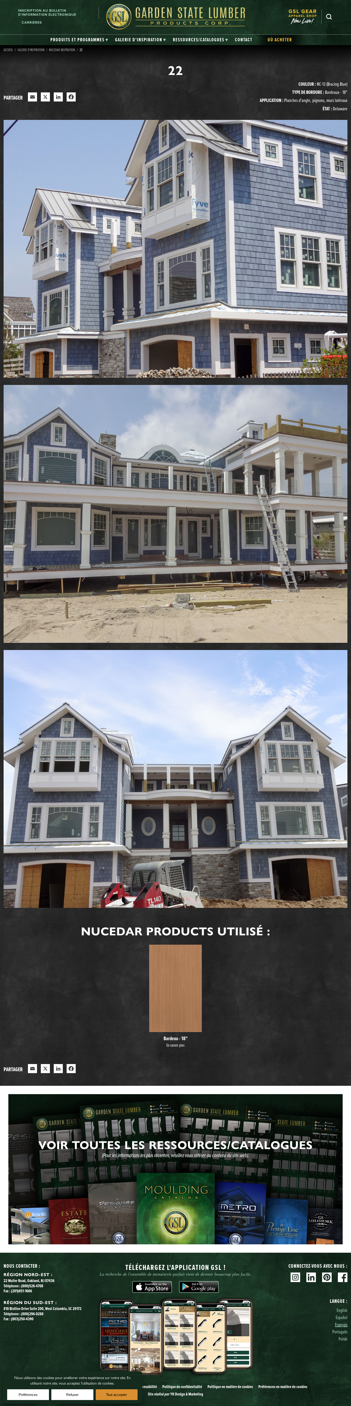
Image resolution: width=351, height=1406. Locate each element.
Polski (343, 1339)
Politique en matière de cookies (230, 1387)
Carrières (32, 22)
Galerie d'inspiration (30, 49)
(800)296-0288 (32, 1314)
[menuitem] (305, 17)
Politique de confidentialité (182, 1387)
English (342, 1310)
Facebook (342, 1277)
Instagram (295, 1277)
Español (341, 1317)
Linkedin (311, 1277)
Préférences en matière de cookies (282, 1387)
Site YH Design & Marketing (175, 1394)
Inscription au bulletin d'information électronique (47, 12)
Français (341, 1324)
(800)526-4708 (32, 1286)
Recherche (329, 17)
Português (339, 1331)
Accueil (8, 49)
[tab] (79, 40)
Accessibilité (148, 1387)
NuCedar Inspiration (62, 49)
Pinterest (327, 1277)
